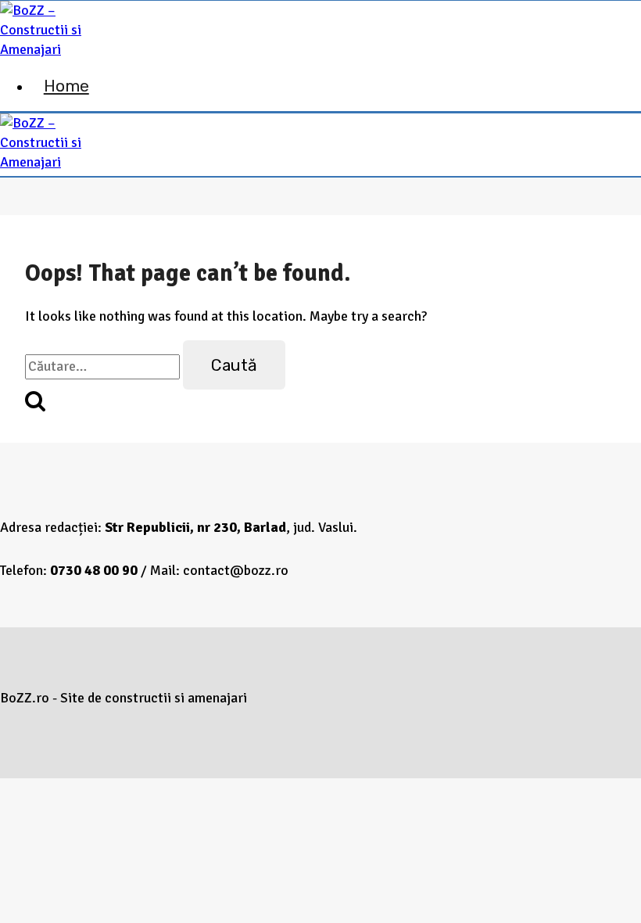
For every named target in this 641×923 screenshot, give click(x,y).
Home (66, 85)
